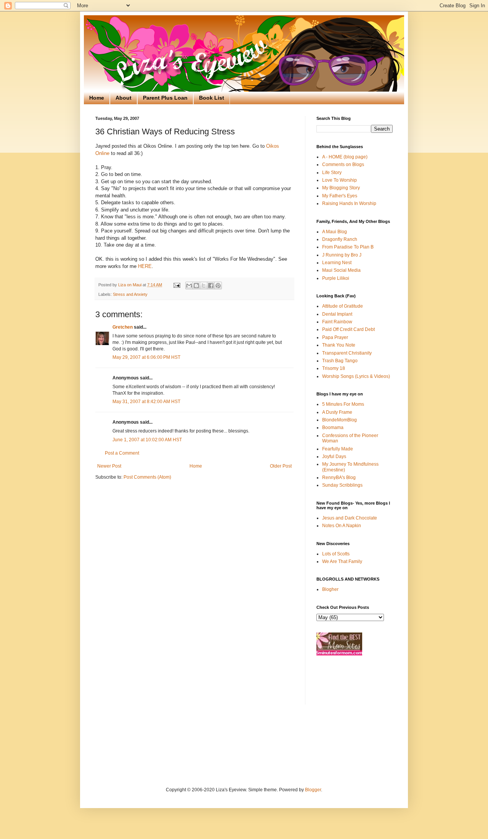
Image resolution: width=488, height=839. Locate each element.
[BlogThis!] (196, 285)
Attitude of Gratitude (342, 306)
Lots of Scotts (336, 554)
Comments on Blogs (343, 164)
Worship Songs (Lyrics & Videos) (356, 376)
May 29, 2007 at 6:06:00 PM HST (146, 357)
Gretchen (122, 327)
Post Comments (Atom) (147, 477)
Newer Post (109, 466)
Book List (211, 98)
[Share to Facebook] (211, 285)
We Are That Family (342, 561)
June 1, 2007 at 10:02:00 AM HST (147, 439)
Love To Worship (339, 180)
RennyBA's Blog (339, 477)
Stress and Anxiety (130, 294)
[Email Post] (176, 284)
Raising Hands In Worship (349, 203)
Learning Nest (337, 262)
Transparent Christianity (347, 353)
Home (96, 98)
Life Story (332, 172)
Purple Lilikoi (335, 278)
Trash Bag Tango (340, 360)
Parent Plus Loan (165, 98)
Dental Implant (337, 314)
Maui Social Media (341, 270)
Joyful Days (334, 456)
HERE (145, 266)
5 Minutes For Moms (343, 404)
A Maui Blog (334, 231)
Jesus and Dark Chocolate (349, 518)
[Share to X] (203, 285)
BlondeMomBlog (339, 420)
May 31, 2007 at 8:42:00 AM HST (146, 401)
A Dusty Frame (337, 412)
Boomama (333, 427)
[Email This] (189, 285)
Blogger (313, 789)
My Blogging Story (341, 187)
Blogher (330, 589)
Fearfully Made (337, 449)
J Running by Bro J (341, 255)
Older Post (281, 466)
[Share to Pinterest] (218, 285)
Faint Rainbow (337, 321)
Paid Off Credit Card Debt (348, 329)
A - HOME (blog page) (345, 157)
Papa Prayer (335, 337)
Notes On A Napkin (341, 525)
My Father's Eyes (339, 195)
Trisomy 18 (333, 368)
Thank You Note (338, 345)
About (124, 98)
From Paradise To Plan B (348, 247)
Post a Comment (122, 453)
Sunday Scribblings (342, 485)
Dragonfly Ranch (339, 239)
